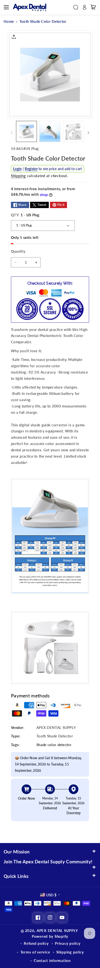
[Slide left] (11, 132)
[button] (8, 7)
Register (31, 169)
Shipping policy (70, 952)
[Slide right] (88, 132)
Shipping (18, 175)
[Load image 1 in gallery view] (26, 131)
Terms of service (35, 952)
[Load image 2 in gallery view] (49, 131)
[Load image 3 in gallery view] (73, 131)
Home (9, 21)
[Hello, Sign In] (84, 7)
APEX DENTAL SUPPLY (57, 930)
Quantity (18, 251)
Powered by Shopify (50, 936)
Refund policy (36, 943)
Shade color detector (54, 744)
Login (17, 169)
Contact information (52, 960)
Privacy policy (67, 943)
